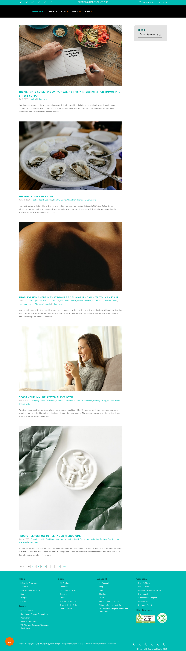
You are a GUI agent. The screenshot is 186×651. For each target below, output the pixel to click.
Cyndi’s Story (144, 583)
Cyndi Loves (143, 587)
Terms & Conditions (28, 621)
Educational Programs (30, 590)
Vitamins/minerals (75, 200)
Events (23, 601)
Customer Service (146, 605)
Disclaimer (25, 618)
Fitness (59, 400)
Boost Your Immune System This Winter (46, 397)
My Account (149, 3)
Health (33, 99)
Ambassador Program (148, 598)
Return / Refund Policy (109, 601)
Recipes (53, 11)
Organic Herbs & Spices (70, 605)
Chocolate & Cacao (68, 590)
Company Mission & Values (150, 590)
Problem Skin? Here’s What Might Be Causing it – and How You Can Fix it (68, 297)
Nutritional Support (68, 601)
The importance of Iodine (36, 196)
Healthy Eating (59, 200)
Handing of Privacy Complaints (34, 614)
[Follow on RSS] (38, 2)
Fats (57, 301)
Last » (64, 566)
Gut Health (65, 301)
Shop (87, 11)
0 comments (42, 99)
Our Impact (143, 594)
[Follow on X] (26, 2)
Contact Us (143, 601)
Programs (37, 11)
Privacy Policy (26, 610)
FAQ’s (101, 598)
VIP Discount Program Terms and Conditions (35, 626)
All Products (65, 583)
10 (52, 566)
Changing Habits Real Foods (42, 301)
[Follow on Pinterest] (50, 2)
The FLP (24, 587)
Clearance (64, 594)
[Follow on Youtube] (44, 2)
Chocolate (64, 587)
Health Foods (97, 301)
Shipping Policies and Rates (111, 605)
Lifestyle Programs (28, 583)
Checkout (103, 594)
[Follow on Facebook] (20, 2)
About (75, 11)
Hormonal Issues (26, 304)
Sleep (117, 400)
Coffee (62, 598)
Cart (101, 590)
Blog (62, 11)
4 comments (57, 304)
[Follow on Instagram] (32, 2)
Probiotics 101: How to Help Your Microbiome (50, 535)
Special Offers (66, 609)
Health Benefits (45, 200)
